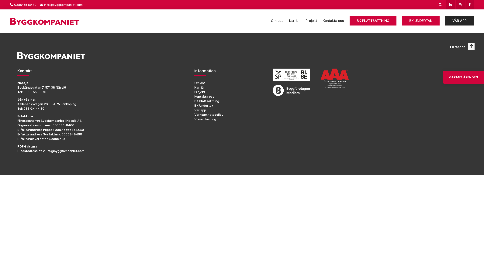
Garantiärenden (463, 77)
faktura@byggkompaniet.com (61, 151)
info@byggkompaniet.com (63, 5)
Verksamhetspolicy (208, 115)
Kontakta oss (333, 21)
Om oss (277, 21)
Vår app (459, 21)
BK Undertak (420, 21)
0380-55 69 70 (25, 5)
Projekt (311, 21)
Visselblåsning (205, 119)
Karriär (294, 21)
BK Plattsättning (373, 21)
